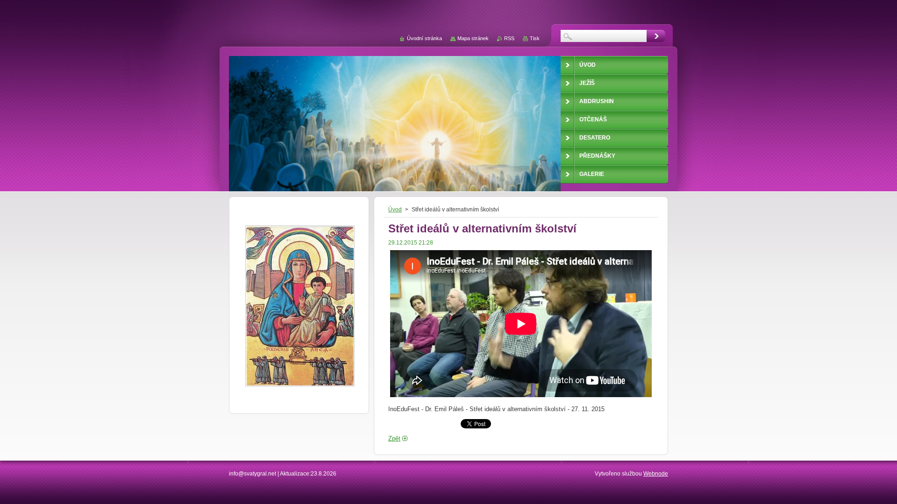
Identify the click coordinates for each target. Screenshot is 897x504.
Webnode (655, 473)
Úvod (395, 209)
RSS (509, 38)
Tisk (535, 38)
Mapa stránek (473, 38)
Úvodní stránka (424, 38)
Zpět (394, 438)
